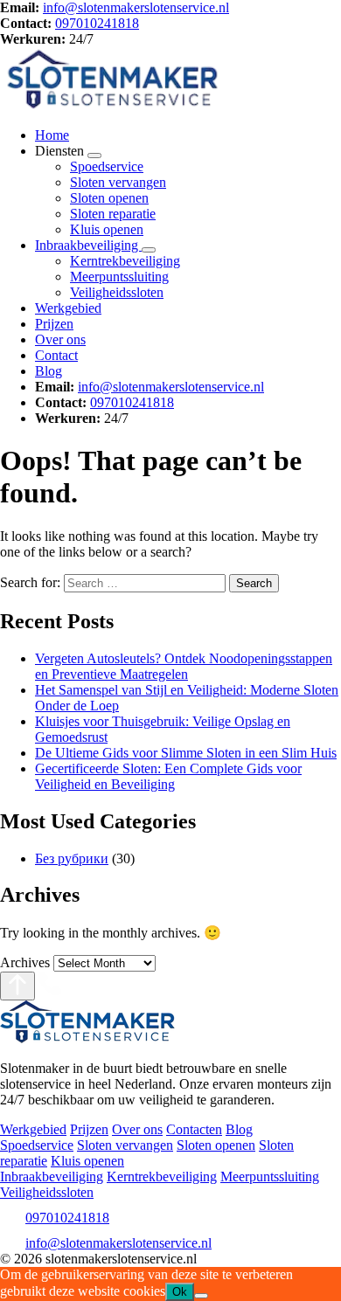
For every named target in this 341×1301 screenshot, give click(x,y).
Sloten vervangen (118, 182)
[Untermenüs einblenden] (94, 155)
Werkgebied (68, 308)
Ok (179, 1291)
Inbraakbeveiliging (88, 245)
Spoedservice (106, 166)
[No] (201, 1295)
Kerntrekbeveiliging (125, 260)
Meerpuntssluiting (119, 276)
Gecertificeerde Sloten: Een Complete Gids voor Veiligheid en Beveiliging (168, 776)
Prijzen (54, 323)
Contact (56, 355)
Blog (48, 370)
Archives (25, 962)
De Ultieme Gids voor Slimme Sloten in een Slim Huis (186, 752)
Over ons (60, 339)
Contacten (194, 1129)
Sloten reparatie (113, 213)
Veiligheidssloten (117, 292)
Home (52, 135)
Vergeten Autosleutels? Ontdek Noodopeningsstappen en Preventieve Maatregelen (183, 666)
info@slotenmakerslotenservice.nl (136, 7)
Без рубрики (71, 858)
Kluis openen (106, 229)
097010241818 (97, 23)
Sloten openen (109, 197)
